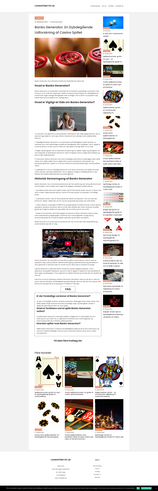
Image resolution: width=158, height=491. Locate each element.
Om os (104, 6)
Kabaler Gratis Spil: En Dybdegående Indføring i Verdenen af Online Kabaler (113, 314)
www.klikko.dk (62, 478)
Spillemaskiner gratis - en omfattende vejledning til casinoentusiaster (112, 110)
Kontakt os (119, 6)
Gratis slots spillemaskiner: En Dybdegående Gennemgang (110, 136)
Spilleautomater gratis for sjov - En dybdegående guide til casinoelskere (112, 59)
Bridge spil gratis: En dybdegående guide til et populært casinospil (112, 212)
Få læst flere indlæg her (68, 340)
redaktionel (39, 18)
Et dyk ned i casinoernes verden (113, 34)
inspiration (107, 28)
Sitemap (97, 477)
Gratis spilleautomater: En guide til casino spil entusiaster (112, 84)
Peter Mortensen (56, 22)
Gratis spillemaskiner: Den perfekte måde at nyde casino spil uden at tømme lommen (113, 161)
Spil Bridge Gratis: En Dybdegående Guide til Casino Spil (112, 187)
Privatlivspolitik (146, 488)
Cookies (111, 6)
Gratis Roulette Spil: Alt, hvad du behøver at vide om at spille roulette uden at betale (113, 263)
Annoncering (95, 6)
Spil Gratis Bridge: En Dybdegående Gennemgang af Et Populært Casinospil (111, 238)
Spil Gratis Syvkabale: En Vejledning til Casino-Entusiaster (113, 289)
